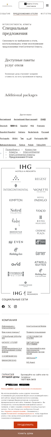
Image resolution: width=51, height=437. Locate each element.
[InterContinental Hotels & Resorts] (8, 4)
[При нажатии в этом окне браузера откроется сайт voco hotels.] (40, 210)
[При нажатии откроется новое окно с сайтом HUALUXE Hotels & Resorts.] (40, 221)
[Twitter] (9, 306)
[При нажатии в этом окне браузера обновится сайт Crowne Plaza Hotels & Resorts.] (40, 231)
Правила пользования (36, 332)
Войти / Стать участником (32, 5)
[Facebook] (4, 306)
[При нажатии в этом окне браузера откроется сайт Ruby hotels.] (16, 221)
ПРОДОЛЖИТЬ (25, 425)
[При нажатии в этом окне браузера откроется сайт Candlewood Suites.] (25, 284)
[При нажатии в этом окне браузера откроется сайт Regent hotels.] (40, 178)
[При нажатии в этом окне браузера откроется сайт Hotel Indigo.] (40, 199)
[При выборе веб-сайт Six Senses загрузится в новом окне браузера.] (16, 178)
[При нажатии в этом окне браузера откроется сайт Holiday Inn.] (16, 252)
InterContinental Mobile (36, 326)
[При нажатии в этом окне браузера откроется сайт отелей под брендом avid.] (16, 263)
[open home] (1, 153)
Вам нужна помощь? (11, 332)
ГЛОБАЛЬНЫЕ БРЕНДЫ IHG (11, 337)
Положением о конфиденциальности (20, 413)
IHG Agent (30, 362)
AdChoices (30, 358)
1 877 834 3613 (28, 379)
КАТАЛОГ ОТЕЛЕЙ (9, 342)
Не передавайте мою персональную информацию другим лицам (35, 351)
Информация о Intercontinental (8, 327)
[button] (47, 5)
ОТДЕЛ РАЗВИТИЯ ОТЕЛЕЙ (34, 337)
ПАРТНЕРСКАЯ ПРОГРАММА (32, 343)
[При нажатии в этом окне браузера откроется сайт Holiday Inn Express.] (40, 242)
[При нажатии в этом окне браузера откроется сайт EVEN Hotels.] (16, 242)
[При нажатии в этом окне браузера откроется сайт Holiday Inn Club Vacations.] (40, 274)
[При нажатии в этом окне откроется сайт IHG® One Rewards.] (25, 293)
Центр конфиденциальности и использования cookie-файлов (12, 349)
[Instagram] (15, 306)
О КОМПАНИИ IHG (9, 356)
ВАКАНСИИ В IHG (9, 360)
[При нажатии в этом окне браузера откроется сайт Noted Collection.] (16, 210)
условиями (26, 407)
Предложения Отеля (25, 14)
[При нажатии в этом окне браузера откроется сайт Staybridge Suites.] (16, 274)
